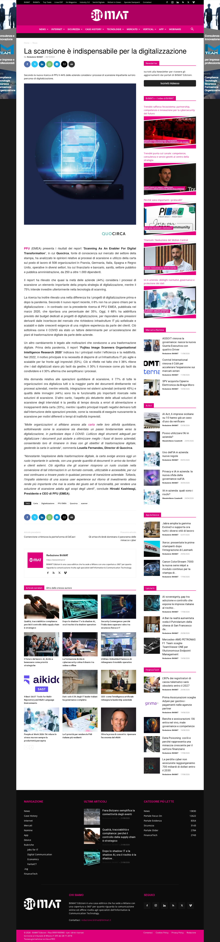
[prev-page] (26, 747)
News (42, 29)
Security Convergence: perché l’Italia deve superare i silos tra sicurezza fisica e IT (115, 624)
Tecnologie (114, 29)
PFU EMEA (62, 503)
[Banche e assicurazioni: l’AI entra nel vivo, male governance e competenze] (152, 725)
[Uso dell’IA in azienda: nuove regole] (152, 458)
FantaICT (32, 864)
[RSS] (183, 2)
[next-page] (31, 747)
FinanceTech (31, 873)
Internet (56, 29)
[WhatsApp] (49, 64)
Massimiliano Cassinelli (172, 441)
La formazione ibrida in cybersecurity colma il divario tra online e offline (78, 662)
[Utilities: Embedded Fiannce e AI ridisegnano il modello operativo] (118, 644)
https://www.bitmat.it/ (55, 560)
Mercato (132, 29)
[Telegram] (57, 64)
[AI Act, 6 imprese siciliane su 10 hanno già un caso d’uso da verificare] (152, 420)
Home (26, 42)
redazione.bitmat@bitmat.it (96, 920)
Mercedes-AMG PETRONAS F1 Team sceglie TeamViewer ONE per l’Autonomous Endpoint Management (179, 647)
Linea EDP (58, 2)
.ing (26, 868)
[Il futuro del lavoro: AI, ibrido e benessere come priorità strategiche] (41, 644)
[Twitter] (188, 2)
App (161, 29)
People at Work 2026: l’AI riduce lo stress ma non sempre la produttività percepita (40, 737)
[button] (192, 29)
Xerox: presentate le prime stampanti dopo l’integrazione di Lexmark (178, 546)
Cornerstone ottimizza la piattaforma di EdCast (49, 536)
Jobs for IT (32, 849)
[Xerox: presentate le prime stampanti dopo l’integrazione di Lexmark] (152, 549)
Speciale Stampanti (132, 2)
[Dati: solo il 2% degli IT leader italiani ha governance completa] (80, 682)
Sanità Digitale (99, 2)
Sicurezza (74, 29)
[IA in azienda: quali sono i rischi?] (152, 497)
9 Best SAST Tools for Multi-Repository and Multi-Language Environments (39, 699)
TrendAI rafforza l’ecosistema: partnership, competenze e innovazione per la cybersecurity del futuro (169, 110)
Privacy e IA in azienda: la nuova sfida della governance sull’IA (177, 475)
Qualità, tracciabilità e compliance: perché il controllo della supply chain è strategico (41, 624)
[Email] (64, 64)
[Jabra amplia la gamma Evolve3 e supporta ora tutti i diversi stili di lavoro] (152, 530)
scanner (84, 503)
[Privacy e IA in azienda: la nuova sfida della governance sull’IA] (152, 478)
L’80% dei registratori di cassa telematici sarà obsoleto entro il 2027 (176, 682)
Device (27, 839)
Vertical (148, 29)
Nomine (28, 830)
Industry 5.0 (85, 2)
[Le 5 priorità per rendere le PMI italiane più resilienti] (80, 720)
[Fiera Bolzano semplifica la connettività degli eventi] (92, 817)
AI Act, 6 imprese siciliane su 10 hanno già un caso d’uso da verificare (178, 417)
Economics (33, 859)
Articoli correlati (34, 588)
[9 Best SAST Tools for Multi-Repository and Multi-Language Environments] (41, 682)
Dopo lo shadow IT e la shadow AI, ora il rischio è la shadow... (119, 854)
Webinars (175, 29)
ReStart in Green (114, 2)
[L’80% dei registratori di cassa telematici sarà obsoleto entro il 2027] (152, 684)
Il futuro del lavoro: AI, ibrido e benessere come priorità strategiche (38, 662)
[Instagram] (172, 2)
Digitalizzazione (47, 503)
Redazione (191, 932)
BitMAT (27, 2)
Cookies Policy (162, 932)
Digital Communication (39, 854)
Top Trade (47, 2)
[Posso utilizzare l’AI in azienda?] (152, 439)
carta (91, 424)
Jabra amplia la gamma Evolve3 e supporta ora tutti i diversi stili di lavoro (178, 527)
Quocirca (73, 503)
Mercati (28, 825)
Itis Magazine (71, 2)
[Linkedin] (177, 2)
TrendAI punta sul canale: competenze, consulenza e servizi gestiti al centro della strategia (166, 157)
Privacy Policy (178, 932)
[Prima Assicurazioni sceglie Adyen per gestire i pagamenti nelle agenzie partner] (152, 704)
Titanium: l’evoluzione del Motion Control (166, 240)
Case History (93, 29)
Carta (35, 503)
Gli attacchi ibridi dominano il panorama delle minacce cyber (112, 538)
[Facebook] (167, 2)
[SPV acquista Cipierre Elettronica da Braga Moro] (152, 387)
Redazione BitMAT (35, 57)
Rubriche (29, 844)
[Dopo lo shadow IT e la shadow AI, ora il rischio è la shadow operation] (80, 607)
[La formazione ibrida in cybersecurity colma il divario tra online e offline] (80, 644)
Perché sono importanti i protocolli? (163, 200)
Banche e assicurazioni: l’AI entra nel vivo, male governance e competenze (178, 722)
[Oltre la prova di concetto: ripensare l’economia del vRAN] (118, 720)
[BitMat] (110, 15)
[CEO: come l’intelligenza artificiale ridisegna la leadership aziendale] (118, 682)
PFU (27, 248)
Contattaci (147, 2)
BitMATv (36, 2)
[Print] (71, 64)
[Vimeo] (193, 2)
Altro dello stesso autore (59, 588)
